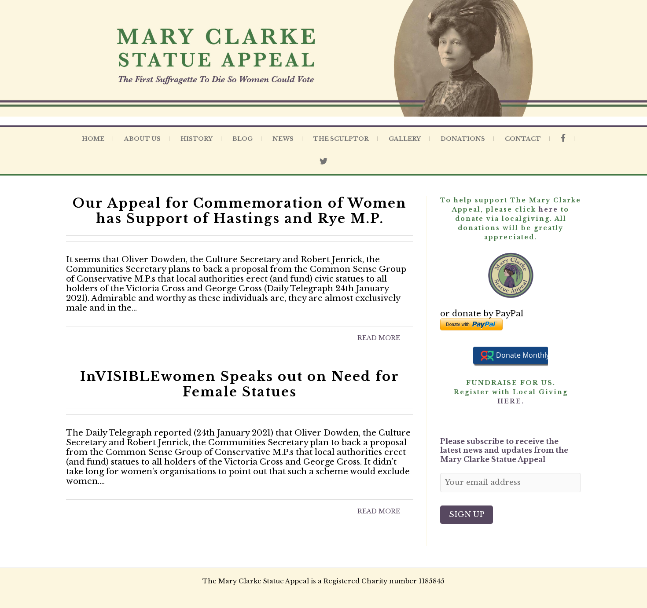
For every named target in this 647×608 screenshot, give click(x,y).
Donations (463, 139)
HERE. (510, 401)
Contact (523, 139)
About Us (142, 139)
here (548, 209)
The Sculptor (341, 139)
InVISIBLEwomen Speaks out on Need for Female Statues (239, 384)
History (196, 139)
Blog (242, 139)
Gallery (405, 139)
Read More (378, 338)
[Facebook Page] (563, 138)
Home (93, 139)
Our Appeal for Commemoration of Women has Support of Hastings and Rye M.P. (240, 211)
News (283, 139)
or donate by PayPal (481, 313)
